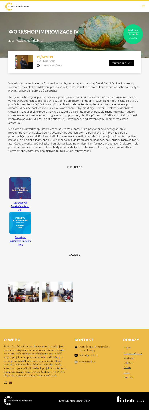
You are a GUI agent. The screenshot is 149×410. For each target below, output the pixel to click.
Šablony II (128, 362)
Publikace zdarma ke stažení (133, 34)
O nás (127, 372)
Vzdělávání (129, 358)
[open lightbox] (24, 291)
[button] (143, 6)
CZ (5, 382)
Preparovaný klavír (133, 353)
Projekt (127, 347)
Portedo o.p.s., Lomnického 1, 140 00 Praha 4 (94, 348)
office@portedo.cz (88, 355)
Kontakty (128, 376)
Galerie (127, 367)
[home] (17, 6)
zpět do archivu (121, 63)
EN (10, 382)
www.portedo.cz (87, 361)
